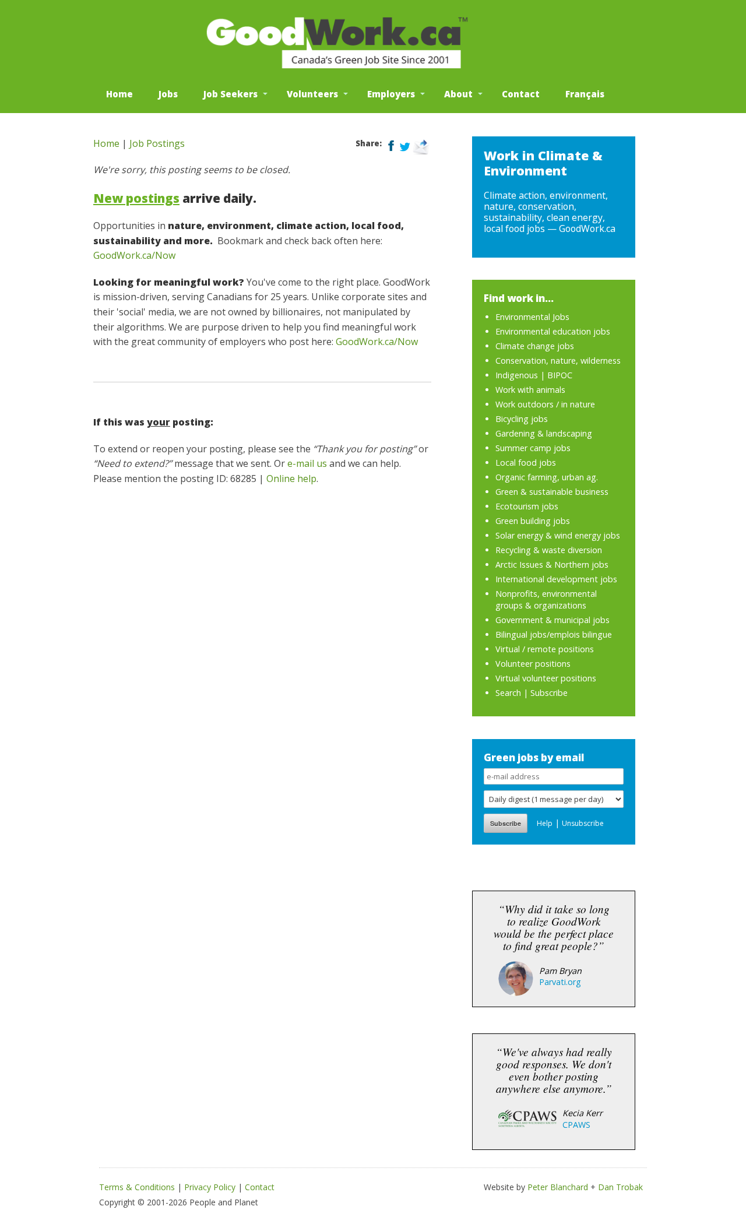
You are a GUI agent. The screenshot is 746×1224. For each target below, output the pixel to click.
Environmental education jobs (552, 331)
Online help (291, 478)
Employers (391, 94)
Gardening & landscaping (543, 433)
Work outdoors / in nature (545, 404)
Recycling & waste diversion (548, 549)
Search (508, 692)
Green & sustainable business (551, 491)
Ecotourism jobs (526, 506)
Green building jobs (532, 520)
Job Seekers (230, 94)
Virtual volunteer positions (545, 678)
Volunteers (312, 94)
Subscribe (549, 692)
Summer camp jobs (533, 447)
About (458, 94)
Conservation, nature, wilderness (558, 360)
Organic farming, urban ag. (546, 477)
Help (545, 823)
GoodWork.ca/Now (134, 255)
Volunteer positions (533, 663)
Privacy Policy (209, 1187)
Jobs (168, 94)
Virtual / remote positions (544, 649)
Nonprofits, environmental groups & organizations (546, 599)
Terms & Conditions (137, 1187)
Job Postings (157, 143)
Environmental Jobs (532, 316)
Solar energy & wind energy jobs (557, 535)
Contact (521, 94)
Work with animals (530, 389)
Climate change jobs (534, 345)
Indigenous (516, 375)
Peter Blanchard (557, 1187)
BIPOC (559, 375)
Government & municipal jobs (552, 619)
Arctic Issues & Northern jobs (551, 564)
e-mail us (307, 463)
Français (584, 94)
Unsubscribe (583, 823)
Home (119, 94)
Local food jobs (525, 462)
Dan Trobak (620, 1187)
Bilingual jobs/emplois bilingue (553, 634)
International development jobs (556, 579)
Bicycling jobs (521, 418)
